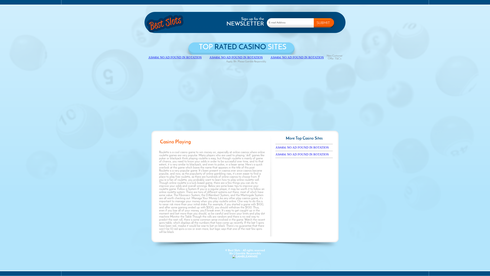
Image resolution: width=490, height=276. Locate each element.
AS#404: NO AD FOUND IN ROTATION (302, 147)
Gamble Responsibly (248, 253)
